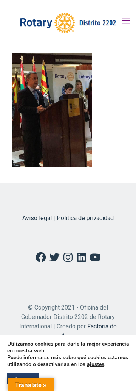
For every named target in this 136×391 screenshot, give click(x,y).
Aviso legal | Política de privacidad (68, 218)
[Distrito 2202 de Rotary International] (68, 21)
